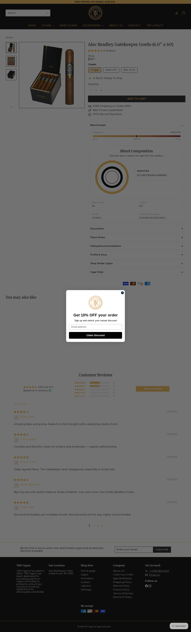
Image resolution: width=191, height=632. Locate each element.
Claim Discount (95, 335)
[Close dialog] (122, 292)
